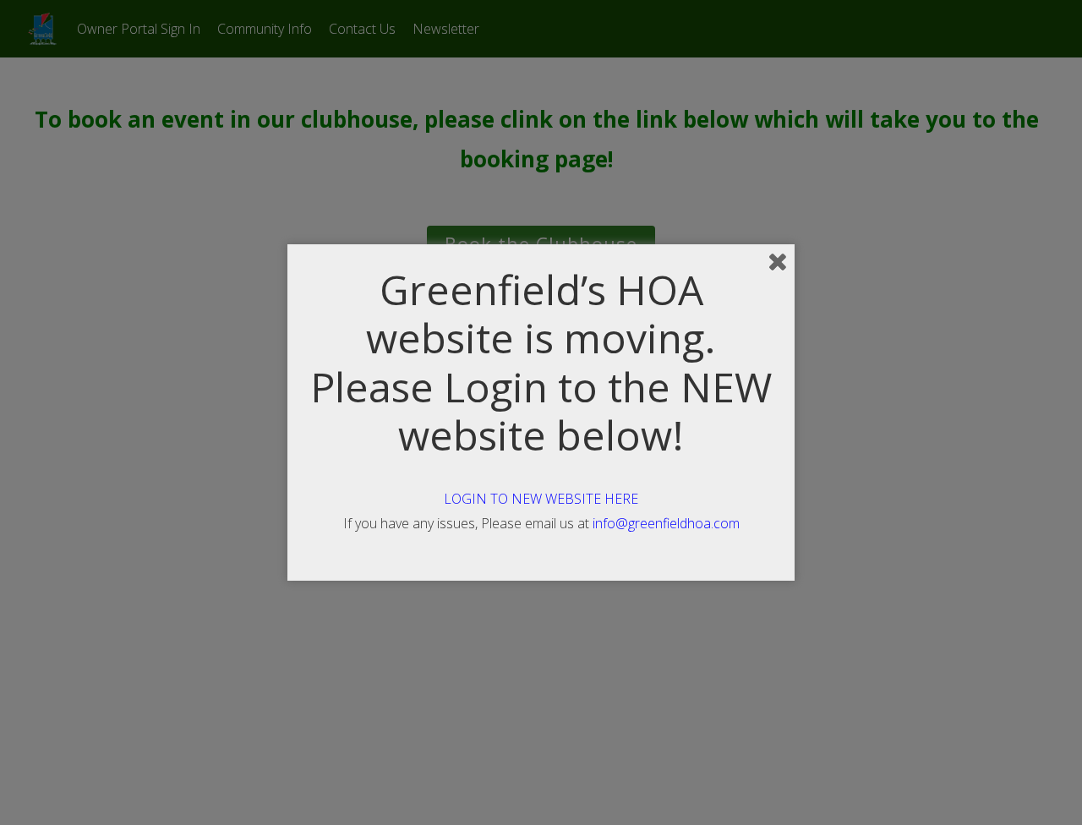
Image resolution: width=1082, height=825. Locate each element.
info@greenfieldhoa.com (666, 523)
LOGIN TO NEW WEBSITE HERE (541, 498)
